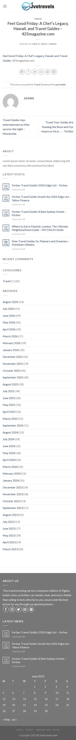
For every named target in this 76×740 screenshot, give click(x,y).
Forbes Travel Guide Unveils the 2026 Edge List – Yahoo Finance (41, 198)
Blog (56, 729)
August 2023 (10, 514)
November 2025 (13, 363)
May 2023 (9, 535)
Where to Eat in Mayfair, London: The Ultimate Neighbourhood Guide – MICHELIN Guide (40, 228)
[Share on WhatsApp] (22, 72)
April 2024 (9, 459)
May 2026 (9, 322)
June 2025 (9, 398)
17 (56, 698)
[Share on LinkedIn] (54, 72)
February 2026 (12, 343)
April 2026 (9, 329)
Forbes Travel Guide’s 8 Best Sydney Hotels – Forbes (39, 213)
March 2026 (10, 336)
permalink (61, 84)
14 (24, 698)
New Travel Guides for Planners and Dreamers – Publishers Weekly (41, 242)
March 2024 (10, 466)
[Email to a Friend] (41, 72)
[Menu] (5, 6)
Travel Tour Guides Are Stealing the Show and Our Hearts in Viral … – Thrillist (57, 127)
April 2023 (9, 542)
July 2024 (8, 439)
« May (6, 719)
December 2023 (12, 487)
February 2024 (12, 473)
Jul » (14, 719)
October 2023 (11, 501)
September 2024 (13, 425)
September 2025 (13, 377)
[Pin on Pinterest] (48, 72)
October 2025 (11, 370)
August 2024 (10, 432)
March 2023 (10, 549)
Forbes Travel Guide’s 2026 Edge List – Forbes (40, 185)
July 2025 (8, 391)
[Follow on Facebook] (6, 609)
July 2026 (8, 308)
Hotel (20, 729)
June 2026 (9, 315)
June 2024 (9, 446)
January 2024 (11, 480)
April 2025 (9, 411)
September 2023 (13, 507)
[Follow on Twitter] (19, 609)
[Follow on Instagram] (12, 609)
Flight (30, 729)
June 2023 (9, 528)
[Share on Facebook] (28, 72)
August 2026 (10, 302)
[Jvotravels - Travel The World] (38, 6)
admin (53, 44)
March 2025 (10, 418)
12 (4, 698)
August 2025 (10, 384)
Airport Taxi (43, 729)
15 (35, 698)
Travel (38, 19)
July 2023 (8, 521)
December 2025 (12, 356)
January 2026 (11, 350)
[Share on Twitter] (35, 72)
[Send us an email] (25, 609)
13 (13, 698)
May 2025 (9, 404)
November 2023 (13, 494)
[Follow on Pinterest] (31, 609)
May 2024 (9, 453)
